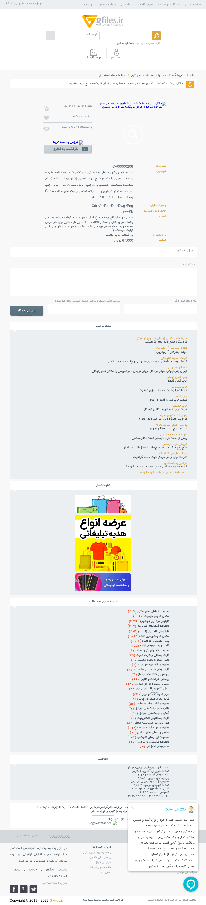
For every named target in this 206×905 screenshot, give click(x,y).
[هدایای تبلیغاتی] (103, 582)
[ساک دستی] (103, 511)
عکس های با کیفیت (151, 616)
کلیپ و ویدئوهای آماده (149, 646)
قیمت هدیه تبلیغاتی (174, 358)
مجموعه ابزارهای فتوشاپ (148, 737)
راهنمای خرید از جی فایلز (97, 852)
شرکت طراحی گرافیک (173, 454)
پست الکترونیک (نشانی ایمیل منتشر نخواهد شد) (87, 301)
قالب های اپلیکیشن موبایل (148, 708)
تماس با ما (105, 872)
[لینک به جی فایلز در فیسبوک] (14, 889)
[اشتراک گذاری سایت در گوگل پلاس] (23, 889)
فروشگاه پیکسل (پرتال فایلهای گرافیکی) (160, 338)
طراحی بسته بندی (175, 463)
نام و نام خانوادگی (185, 301)
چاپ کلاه (181, 396)
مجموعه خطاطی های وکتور (148, 611)
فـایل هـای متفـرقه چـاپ (150, 699)
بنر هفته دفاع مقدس (173, 435)
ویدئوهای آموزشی (153, 747)
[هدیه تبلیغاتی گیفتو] (103, 569)
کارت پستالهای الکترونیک (149, 718)
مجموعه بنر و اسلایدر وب (148, 728)
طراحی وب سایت (112, 900)
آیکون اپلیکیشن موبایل (150, 713)
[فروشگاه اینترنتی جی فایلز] (103, 27)
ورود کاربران (93, 58)
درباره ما (88, 5)
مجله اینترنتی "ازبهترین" (171, 348)
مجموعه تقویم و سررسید (150, 665)
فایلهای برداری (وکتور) (149, 621)
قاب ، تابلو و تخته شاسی (150, 660)
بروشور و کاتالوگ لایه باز (149, 674)
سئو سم (88, 900)
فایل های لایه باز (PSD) (149, 631)
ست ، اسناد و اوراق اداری (147, 684)
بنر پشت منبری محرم (173, 415)
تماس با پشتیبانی (28, 836)
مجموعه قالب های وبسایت (149, 704)
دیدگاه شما (189, 265)
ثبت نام (116, 58)
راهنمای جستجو (125, 43)
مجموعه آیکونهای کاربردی (148, 626)
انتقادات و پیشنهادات (99, 867)
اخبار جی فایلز (103, 862)
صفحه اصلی (193, 5)
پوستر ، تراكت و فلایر (150, 679)
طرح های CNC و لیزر (151, 694)
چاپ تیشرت (179, 387)
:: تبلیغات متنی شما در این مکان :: (163, 473)
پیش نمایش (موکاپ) (150, 641)
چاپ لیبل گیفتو (177, 377)
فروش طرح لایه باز (175, 444)
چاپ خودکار (179, 406)
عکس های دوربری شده (148, 636)
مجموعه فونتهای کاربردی (149, 742)
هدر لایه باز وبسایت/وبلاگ (148, 723)
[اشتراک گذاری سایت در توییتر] (33, 889)
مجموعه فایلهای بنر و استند (149, 650)
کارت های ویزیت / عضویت (148, 670)
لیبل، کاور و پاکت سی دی (149, 689)
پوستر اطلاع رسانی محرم (171, 425)
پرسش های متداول (100, 857)
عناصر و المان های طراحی (149, 732)
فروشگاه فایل (144, 5)
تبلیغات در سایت (169, 5)
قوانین (125, 5)
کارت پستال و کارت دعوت (149, 655)
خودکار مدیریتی (177, 368)
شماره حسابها (107, 5)
